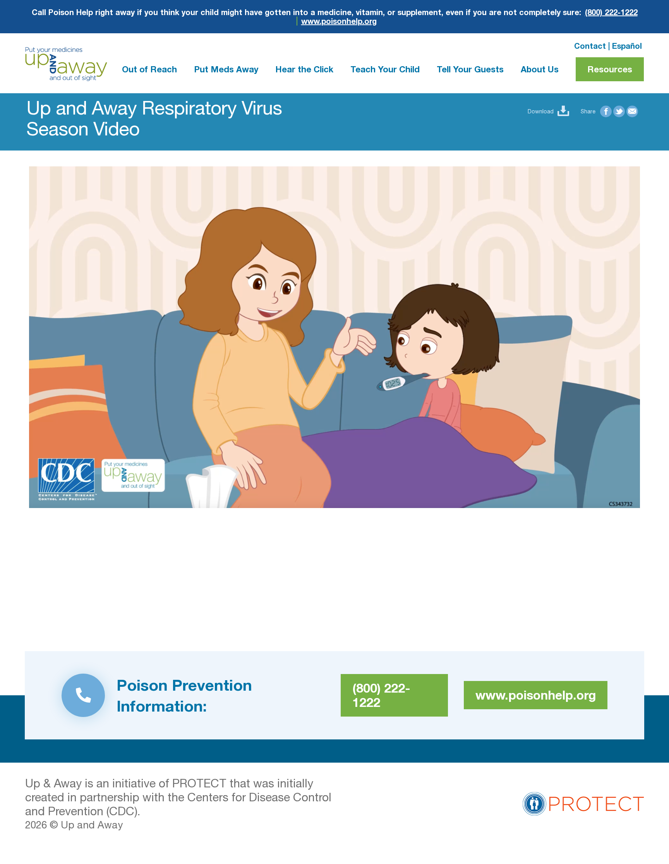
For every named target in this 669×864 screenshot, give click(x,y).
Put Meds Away (226, 69)
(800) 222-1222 (611, 12)
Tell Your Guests (470, 69)
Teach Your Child (385, 69)
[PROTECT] (583, 802)
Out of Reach (149, 69)
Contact (590, 45)
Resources (609, 69)
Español (627, 45)
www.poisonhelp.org (339, 21)
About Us (540, 69)
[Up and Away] (66, 64)
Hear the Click (304, 69)
